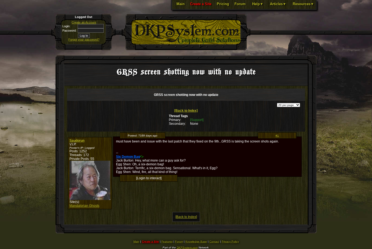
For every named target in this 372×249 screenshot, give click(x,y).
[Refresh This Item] (142, 156)
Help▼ (257, 4)
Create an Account (84, 22)
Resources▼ (303, 4)
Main (180, 4)
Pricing (223, 4)
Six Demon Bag (128, 157)
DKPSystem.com (187, 247)
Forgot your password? (83, 39)
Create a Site (200, 4)
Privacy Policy (230, 241)
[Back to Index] (186, 111)
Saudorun (76, 140)
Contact (214, 241)
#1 (277, 135)
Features (167, 241)
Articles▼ (278, 4)
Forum (240, 4)
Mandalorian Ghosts (84, 206)
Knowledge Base (196, 241)
